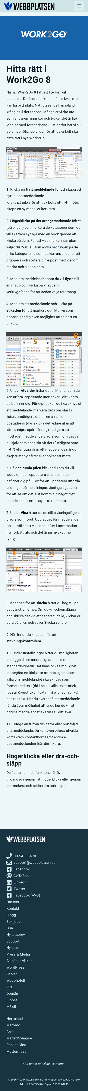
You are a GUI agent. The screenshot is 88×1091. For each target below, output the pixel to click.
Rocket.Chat (16, 1045)
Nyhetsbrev (15, 934)
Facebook (22, 869)
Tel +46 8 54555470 (31, 1084)
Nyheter (12, 948)
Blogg (11, 915)
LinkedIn (20, 882)
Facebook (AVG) (27, 895)
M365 (11, 1007)
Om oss (12, 902)
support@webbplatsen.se (34, 862)
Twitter (19, 889)
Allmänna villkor (19, 961)
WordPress (15, 967)
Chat (10, 1032)
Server (11, 974)
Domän (12, 993)
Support (12, 941)
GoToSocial (23, 876)
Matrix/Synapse (19, 1038)
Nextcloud (14, 1019)
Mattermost (16, 1051)
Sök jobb (13, 921)
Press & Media (18, 954)
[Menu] (79, 6)
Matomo (13, 1025)
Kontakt (12, 908)
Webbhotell (15, 980)
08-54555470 (25, 856)
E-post (11, 1000)
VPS (9, 987)
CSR (9, 928)
